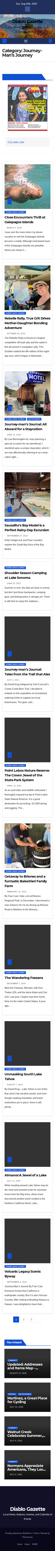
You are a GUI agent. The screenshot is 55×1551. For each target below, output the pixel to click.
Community (12, 1360)
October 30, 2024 (16, 334)
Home (19, 1544)
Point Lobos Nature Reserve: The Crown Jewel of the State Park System (27, 775)
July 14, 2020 (14, 1181)
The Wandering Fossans (24, 978)
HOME (35, 1544)
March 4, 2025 (14, 228)
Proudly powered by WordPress (18, 1533)
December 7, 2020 (16, 983)
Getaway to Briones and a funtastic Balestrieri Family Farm (26, 881)
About (27, 1544)
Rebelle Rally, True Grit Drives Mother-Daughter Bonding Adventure (27, 323)
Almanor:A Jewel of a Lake (25, 1175)
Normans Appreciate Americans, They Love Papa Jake (26, 1469)
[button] (46, 41)
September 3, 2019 (17, 1282)
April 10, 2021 (14, 786)
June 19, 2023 (14, 435)
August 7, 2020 (15, 1085)
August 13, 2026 (18, 1373)
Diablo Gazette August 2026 (23, 77)
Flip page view (16, 142)
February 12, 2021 (17, 892)
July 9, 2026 (16, 1441)
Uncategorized (34, 419)
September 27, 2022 (17, 536)
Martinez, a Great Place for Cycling (27, 1400)
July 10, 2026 (16, 1407)
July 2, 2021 (13, 680)
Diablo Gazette (27, 21)
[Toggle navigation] (26, 41)
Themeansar (27, 1537)
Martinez (12, 1394)
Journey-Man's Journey (15, 212)
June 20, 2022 (14, 583)
